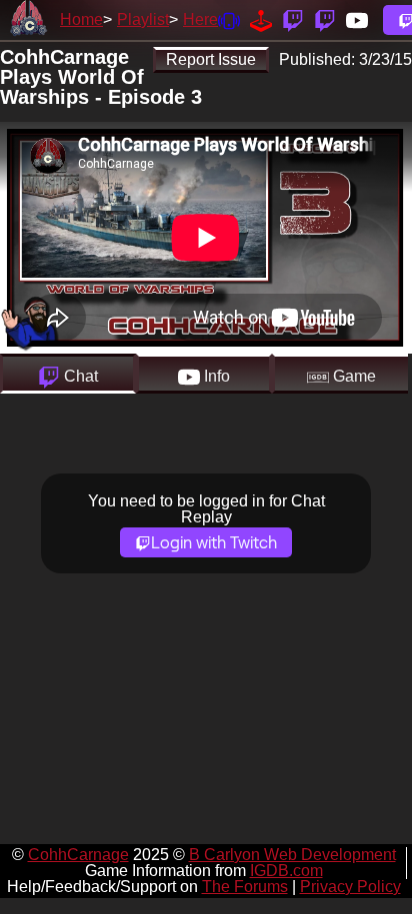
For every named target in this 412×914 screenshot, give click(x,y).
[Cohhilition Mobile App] (229, 19)
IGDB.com (286, 870)
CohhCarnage (78, 854)
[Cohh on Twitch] (325, 19)
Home (81, 19)
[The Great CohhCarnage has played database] (261, 19)
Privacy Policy (350, 886)
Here (200, 19)
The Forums (245, 886)
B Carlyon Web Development (292, 854)
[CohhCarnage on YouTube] (357, 19)
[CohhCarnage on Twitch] (293, 19)
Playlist (143, 19)
